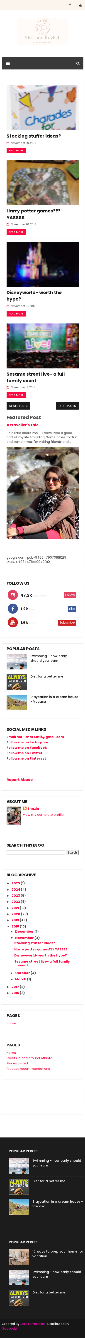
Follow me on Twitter (25, 753)
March (21, 979)
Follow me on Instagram (27, 742)
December (24, 931)
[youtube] (80, 5)
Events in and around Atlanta (29, 1058)
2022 (16, 901)
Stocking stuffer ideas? (34, 136)
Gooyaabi (9, 1328)
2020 (16, 914)
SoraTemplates (32, 1324)
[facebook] (70, 5)
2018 (16, 926)
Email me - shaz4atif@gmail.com (35, 737)
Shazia (33, 809)
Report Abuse (20, 779)
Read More (16, 150)
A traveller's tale (23, 425)
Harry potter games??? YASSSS (41, 949)
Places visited (17, 1063)
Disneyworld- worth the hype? (40, 955)
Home (11, 1023)
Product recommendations (28, 1068)
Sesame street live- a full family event (36, 377)
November (24, 938)
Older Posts (67, 406)
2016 (16, 993)
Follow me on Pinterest (26, 758)
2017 (16, 987)
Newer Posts (18, 406)
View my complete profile (43, 814)
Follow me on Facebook (27, 747)
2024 (16, 889)
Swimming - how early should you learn (48, 658)
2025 (16, 883)
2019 (16, 920)
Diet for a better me (46, 676)
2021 (16, 908)
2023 (16, 895)
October (23, 973)
